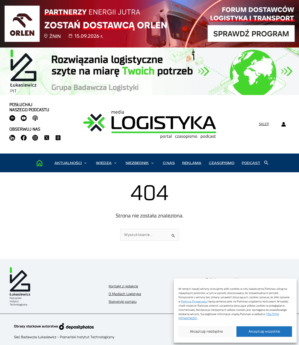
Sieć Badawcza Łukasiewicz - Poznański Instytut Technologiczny (64, 337)
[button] (85, 162)
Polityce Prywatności (194, 301)
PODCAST (251, 163)
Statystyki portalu (123, 302)
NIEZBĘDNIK (137, 163)
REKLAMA (191, 163)
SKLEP (264, 124)
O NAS (169, 163)
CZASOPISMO (221, 163)
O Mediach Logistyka (125, 294)
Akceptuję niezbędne (206, 331)
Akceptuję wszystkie (264, 331)
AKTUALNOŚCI (68, 163)
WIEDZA (104, 163)
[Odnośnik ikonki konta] (283, 124)
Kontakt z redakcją (123, 286)
